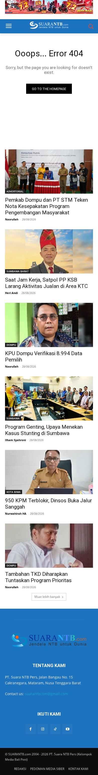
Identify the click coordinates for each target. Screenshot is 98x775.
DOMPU (11, 345)
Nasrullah (11, 219)
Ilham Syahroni (15, 440)
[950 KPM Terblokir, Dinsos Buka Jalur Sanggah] (49, 472)
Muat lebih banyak (47, 597)
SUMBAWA (13, 418)
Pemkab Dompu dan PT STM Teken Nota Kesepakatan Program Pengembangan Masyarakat (46, 206)
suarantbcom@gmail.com (46, 693)
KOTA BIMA (14, 492)
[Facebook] (30, 729)
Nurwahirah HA (15, 513)
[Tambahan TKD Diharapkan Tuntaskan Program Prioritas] (49, 545)
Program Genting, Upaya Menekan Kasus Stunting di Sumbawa (44, 430)
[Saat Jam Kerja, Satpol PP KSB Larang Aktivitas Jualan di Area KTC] (49, 251)
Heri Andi (11, 293)
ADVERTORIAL (15, 191)
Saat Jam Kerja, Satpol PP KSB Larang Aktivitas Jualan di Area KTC (46, 283)
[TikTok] (55, 729)
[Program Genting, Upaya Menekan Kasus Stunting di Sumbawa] (49, 398)
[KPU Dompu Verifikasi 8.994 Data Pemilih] (49, 325)
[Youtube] (67, 729)
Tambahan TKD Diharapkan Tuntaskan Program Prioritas (38, 577)
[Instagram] (43, 729)
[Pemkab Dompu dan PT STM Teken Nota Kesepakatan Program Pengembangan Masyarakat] (49, 171)
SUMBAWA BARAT (18, 271)
